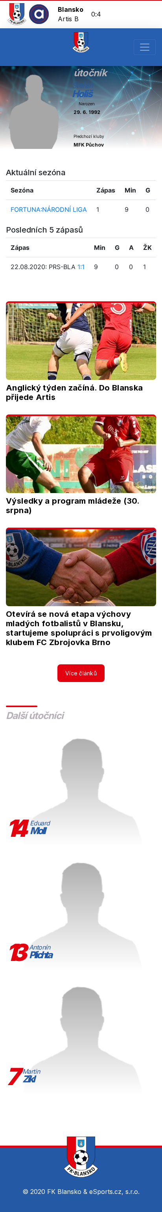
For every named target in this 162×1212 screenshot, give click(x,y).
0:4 (96, 14)
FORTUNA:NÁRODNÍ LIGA (49, 209)
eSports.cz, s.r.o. (114, 1191)
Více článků (81, 673)
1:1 (81, 267)
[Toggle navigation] (145, 47)
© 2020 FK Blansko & (55, 1191)
